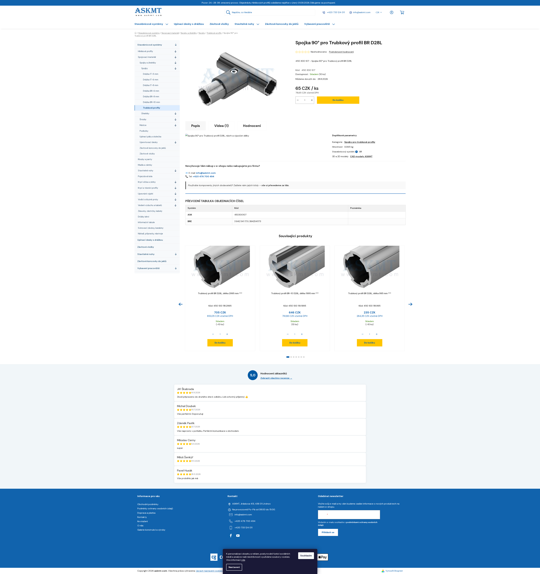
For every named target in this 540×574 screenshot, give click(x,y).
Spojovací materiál (147, 57)
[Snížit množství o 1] (298, 100)
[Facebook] (231, 535)
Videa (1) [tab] (221, 126)
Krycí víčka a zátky (147, 182)
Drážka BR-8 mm (151, 96)
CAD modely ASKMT (361, 156)
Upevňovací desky (149, 142)
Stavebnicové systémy (149, 44)
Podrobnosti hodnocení (341, 51)
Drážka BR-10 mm (151, 102)
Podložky (144, 131)
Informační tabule (146, 222)
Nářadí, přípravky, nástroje (150, 233)
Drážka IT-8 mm (150, 85)
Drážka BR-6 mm (151, 91)
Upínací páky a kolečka (150, 136)
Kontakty (142, 517)
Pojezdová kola (145, 176)
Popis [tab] (195, 126)
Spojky (144, 68)
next (410, 304)
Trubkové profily (151, 107)
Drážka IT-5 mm (150, 74)
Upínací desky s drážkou (150, 239)
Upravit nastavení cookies (209, 570)
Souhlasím (306, 555)
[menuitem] (153, 24)
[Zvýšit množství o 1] (312, 100)
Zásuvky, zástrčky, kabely (150, 211)
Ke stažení (142, 521)
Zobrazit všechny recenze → (276, 378)
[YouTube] (238, 535)
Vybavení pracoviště (148, 268)
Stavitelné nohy (145, 170)
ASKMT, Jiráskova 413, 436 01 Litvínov (251, 503)
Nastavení (234, 567)
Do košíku (338, 100)
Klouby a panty (145, 159)
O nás (140, 525)
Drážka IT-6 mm (150, 79)
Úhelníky (145, 113)
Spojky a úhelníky (148, 62)
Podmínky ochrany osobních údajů (155, 508)
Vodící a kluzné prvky (148, 199)
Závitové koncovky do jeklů (153, 148)
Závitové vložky (147, 153)
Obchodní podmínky (147, 504)
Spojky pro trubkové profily (359, 142)
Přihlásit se (328, 532)
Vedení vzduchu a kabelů (150, 205)
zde (243, 559)
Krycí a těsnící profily (148, 188)
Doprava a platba (146, 512)
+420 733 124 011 (335, 12)
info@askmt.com (361, 12)
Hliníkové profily (145, 51)
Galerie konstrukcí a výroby (151, 529)
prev (180, 304)
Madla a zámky (145, 165)
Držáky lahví (143, 216)
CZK (377, 12)
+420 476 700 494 (203, 176)
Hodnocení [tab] (252, 126)
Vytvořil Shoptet (394, 570)
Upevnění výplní (145, 193)
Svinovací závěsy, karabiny (150, 228)
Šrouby (143, 119)
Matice (143, 125)
